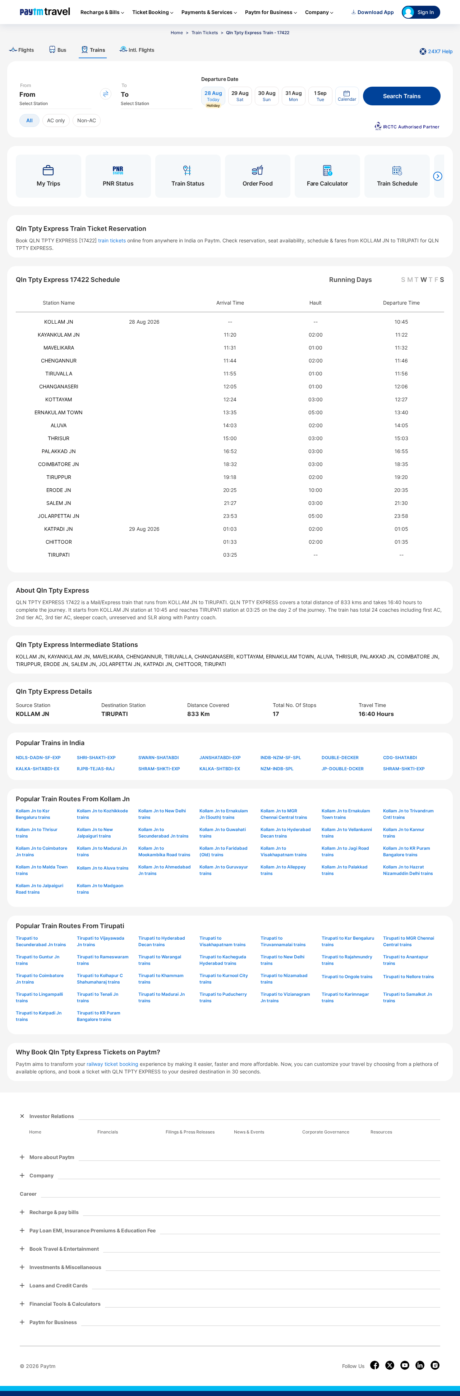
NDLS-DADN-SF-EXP (38, 757)
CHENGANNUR (59, 360)
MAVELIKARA (58, 348)
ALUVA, (326, 656)
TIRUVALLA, (179, 656)
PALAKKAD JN (59, 451)
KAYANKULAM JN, (70, 656)
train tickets (112, 240)
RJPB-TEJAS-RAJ (96, 768)
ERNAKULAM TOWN (58, 412)
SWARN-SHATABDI (158, 757)
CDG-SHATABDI (400, 757)
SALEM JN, (85, 664)
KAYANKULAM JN (59, 335)
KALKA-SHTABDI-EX (37, 768)
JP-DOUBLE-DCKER (343, 768)
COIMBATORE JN (58, 464)
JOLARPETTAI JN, (121, 664)
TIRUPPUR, (29, 664)
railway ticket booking (112, 1064)
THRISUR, (348, 656)
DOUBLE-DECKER (340, 757)
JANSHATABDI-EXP (220, 757)
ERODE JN (58, 490)
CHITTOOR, (189, 664)
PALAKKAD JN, (378, 656)
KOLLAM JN (58, 322)
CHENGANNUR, (145, 656)
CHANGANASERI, (215, 656)
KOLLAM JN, (32, 656)
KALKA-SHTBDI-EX (219, 768)
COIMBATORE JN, (418, 656)
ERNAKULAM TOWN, (291, 656)
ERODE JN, (57, 664)
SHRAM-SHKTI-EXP (159, 768)
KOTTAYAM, (251, 656)
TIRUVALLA (58, 373)
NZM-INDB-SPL (277, 768)
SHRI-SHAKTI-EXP (96, 757)
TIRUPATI (59, 555)
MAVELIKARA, (109, 656)
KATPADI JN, (159, 664)
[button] (347, 96)
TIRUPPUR (58, 477)
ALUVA (58, 425)
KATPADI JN (58, 529)
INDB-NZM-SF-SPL (281, 757)
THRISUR (58, 438)
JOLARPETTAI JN (58, 516)
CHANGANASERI (58, 386)
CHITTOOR (59, 542)
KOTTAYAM (58, 399)
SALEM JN (58, 503)
